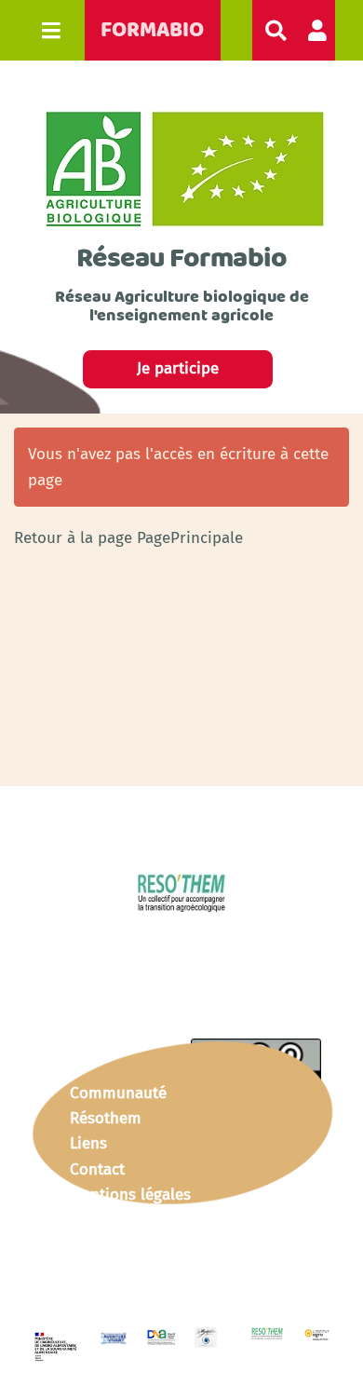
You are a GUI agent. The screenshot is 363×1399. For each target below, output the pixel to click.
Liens (88, 1143)
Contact (97, 1169)
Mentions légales (130, 1194)
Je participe (178, 368)
